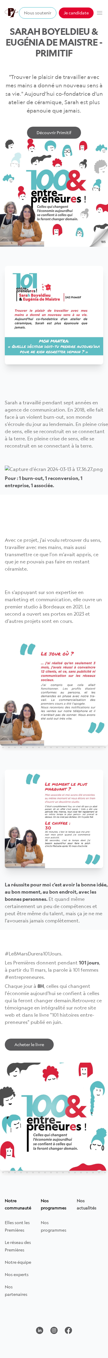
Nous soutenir (37, 12)
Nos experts (16, 1274)
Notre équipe (18, 1262)
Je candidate (76, 12)
